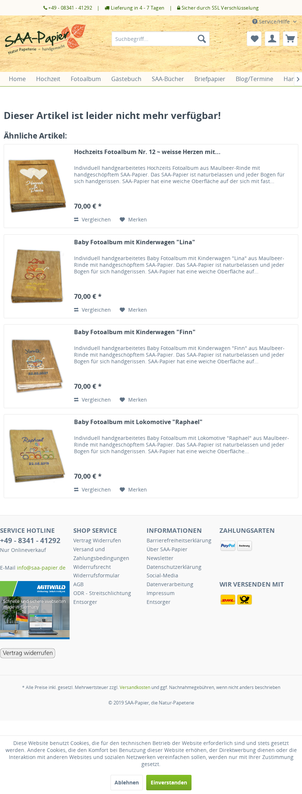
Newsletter (160, 558)
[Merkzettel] (254, 38)
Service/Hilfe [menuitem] (274, 21)
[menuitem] (161, 38)
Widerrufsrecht (92, 566)
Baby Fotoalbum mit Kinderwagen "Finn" (135, 332)
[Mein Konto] (272, 38)
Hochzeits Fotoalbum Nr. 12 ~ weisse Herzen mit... (147, 152)
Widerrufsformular (96, 575)
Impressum (161, 593)
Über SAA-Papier (167, 549)
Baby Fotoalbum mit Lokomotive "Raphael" (138, 422)
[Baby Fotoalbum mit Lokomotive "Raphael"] (37, 456)
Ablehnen (127, 782)
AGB (78, 584)
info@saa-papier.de (41, 567)
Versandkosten (135, 687)
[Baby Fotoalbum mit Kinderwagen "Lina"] (37, 276)
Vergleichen (95, 219)
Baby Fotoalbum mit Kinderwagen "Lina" (134, 242)
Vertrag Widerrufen (97, 540)
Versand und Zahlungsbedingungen (101, 554)
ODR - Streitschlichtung (102, 593)
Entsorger (85, 601)
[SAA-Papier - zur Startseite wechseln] (45, 46)
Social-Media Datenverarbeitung (170, 580)
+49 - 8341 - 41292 (30, 540)
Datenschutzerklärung (174, 566)
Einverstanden (169, 782)
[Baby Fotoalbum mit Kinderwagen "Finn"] (37, 366)
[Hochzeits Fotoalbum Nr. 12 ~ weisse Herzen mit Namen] (37, 186)
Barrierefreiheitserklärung (179, 540)
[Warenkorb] (290, 38)
